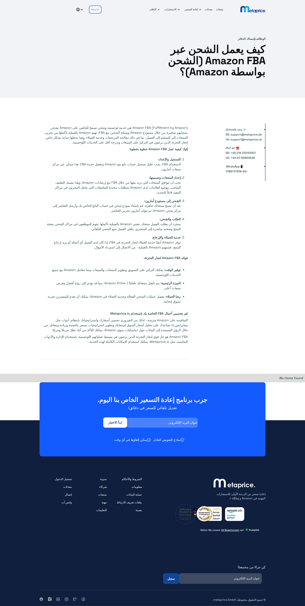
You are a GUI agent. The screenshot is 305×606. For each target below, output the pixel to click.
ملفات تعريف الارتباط (129, 502)
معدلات (209, 9)
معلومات (136, 487)
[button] (192, 10)
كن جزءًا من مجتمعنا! (251, 567)
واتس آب (66, 502)
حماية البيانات (134, 494)
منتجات (219, 9)
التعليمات (101, 510)
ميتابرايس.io (179, 325)
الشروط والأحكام (132, 479)
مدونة (103, 479)
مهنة (104, 502)
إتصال (68, 494)
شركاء (103, 487)
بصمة (139, 510)
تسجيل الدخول (63, 479)
